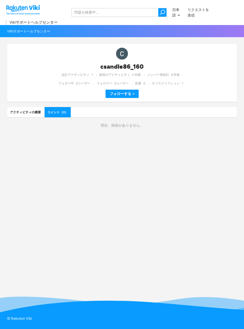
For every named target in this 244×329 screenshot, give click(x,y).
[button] (162, 12)
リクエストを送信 (198, 12)
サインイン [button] (228, 12)
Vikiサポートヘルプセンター (34, 22)
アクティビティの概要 (25, 112)
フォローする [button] (120, 93)
